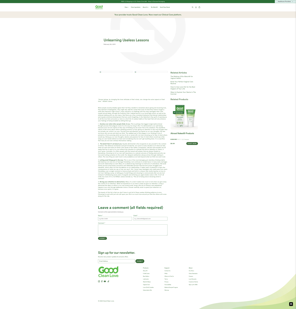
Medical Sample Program (171, 287)
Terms (166, 279)
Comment (101, 223)
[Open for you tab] (291, 304)
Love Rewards (192, 279)
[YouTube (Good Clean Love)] (105, 281)
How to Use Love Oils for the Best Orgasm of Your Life (183, 88)
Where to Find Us (169, 276)
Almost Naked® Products (182, 133)
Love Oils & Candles (148, 287)
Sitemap (166, 290)
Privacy (166, 282)
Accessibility (167, 284)
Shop (126, 7)
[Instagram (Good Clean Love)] (99, 281)
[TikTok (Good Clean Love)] (108, 281)
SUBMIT (140, 261)
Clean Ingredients (135, 7)
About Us (145, 7)
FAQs (165, 273)
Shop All (145, 270)
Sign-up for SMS (193, 284)
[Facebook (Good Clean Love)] (101, 281)
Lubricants (146, 279)
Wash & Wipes (147, 282)
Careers (191, 276)
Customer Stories (193, 282)
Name (100, 215)
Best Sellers (146, 276)
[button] (192, 7)
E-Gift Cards (146, 273)
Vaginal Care (146, 284)
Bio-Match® (154, 7)
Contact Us (167, 270)
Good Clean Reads (165, 7)
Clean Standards (193, 273)
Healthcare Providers (284, 1)
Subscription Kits (147, 290)
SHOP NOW (192, 143)
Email (136, 215)
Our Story (191, 270)
